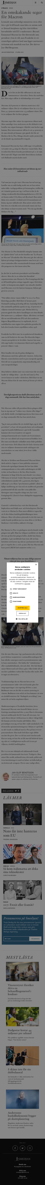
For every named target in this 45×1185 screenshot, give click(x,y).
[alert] (22, 592)
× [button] (36, 564)
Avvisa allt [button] (22, 613)
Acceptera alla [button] (22, 608)
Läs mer (27, 584)
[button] (22, 619)
